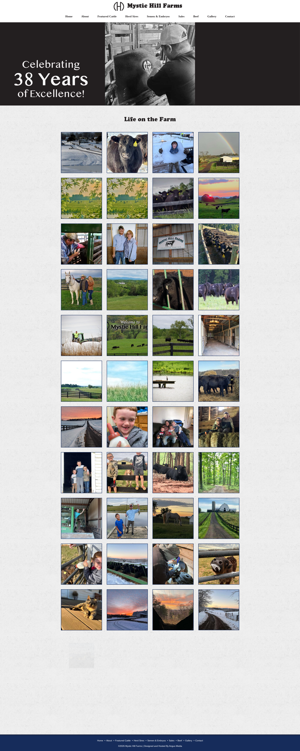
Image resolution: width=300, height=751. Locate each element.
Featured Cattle (107, 16)
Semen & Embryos (158, 16)
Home (68, 16)
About (85, 16)
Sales (181, 16)
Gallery (211, 16)
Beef (196, 16)
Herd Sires (131, 16)
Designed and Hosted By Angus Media (163, 746)
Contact (230, 16)
